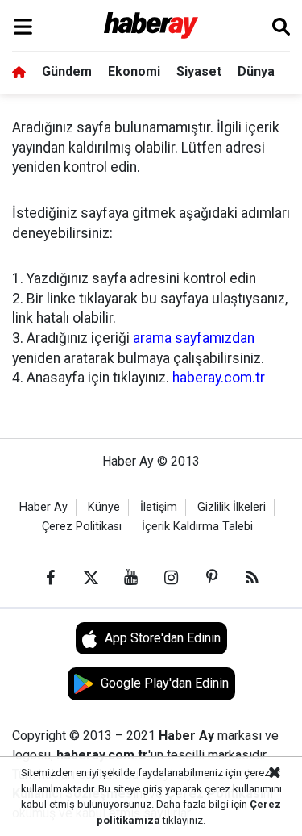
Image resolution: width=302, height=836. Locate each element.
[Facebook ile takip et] (51, 578)
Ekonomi (134, 71)
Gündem (67, 71)
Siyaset (198, 71)
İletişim (158, 507)
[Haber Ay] (151, 26)
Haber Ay (43, 507)
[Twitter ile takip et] (91, 578)
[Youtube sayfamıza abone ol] (131, 578)
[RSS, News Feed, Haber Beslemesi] (252, 578)
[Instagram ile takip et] (171, 578)
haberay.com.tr (218, 378)
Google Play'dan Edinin (165, 683)
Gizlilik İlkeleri (231, 507)
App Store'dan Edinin (163, 638)
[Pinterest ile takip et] (212, 578)
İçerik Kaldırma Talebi (197, 526)
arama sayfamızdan (193, 338)
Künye (104, 507)
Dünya (256, 71)
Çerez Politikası (82, 526)
